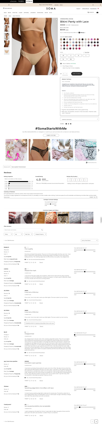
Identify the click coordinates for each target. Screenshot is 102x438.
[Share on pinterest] (70, 123)
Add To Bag (76, 73)
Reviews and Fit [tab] (7, 166)
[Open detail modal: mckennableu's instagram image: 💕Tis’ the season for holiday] (16, 150)
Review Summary (75, 24)
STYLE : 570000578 (66, 81)
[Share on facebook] (66, 123)
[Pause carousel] (100, 5)
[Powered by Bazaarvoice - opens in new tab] (91, 163)
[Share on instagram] (68, 123)
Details (67, 29)
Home (5, 15)
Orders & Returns (85, 8)
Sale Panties (16, 15)
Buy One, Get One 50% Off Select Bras (46, 4)
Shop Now (60, 4)
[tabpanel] (51, 296)
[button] (97, 12)
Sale (10, 15)
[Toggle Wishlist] (56, 19)
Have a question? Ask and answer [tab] (19, 166)
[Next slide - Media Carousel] (98, 150)
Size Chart (87, 52)
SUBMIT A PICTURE (51, 135)
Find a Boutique (93, 8)
